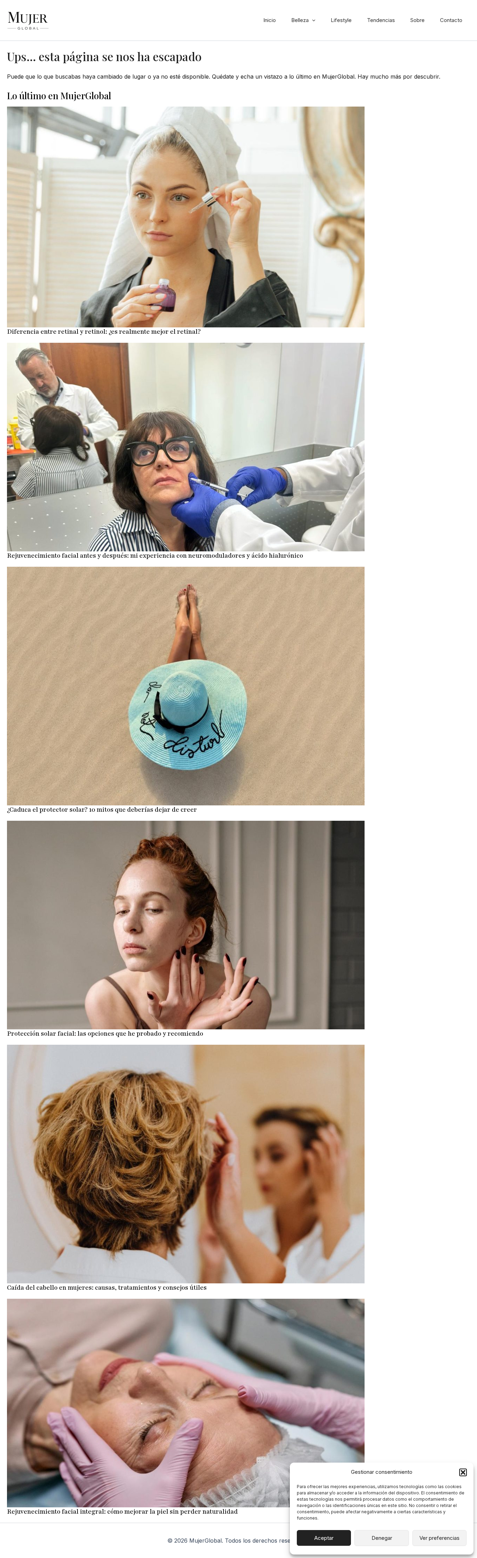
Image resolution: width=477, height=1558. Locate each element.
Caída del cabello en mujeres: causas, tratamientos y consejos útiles (107, 1287)
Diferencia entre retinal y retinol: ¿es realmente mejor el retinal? (104, 331)
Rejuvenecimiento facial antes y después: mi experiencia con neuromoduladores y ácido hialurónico (155, 555)
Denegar (382, 1538)
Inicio (269, 20)
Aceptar (323, 1538)
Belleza (300, 20)
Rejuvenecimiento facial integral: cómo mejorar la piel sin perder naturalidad (122, 1511)
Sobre (417, 20)
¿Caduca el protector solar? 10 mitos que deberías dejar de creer (102, 809)
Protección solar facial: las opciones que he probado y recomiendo (105, 1033)
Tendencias (381, 20)
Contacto (451, 20)
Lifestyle (341, 20)
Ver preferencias (439, 1538)
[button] (463, 1472)
